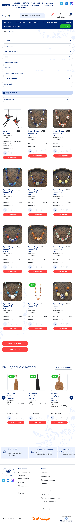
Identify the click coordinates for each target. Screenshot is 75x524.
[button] (71, 398)
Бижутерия (8, 46)
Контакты (67, 22)
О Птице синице (23, 486)
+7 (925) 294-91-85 (26, 5)
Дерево (7, 57)
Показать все (15, 349)
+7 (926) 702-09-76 (47, 5)
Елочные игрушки (11, 62)
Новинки (65, 26)
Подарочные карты (12, 26)
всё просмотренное (63, 367)
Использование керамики (23, 474)
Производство (23, 479)
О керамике (33, 22)
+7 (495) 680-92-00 (33, 3)
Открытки (8, 68)
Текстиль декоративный (13, 73)
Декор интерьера (11, 51)
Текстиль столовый (11, 79)
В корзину (13, 157)
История (20, 482)
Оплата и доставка (50, 22)
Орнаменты (20, 22)
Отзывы (20, 493)
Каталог (7, 22)
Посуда (7, 40)
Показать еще (14, 343)
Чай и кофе (8, 84)
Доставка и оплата (44, 450)
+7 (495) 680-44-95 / (18, 3)
